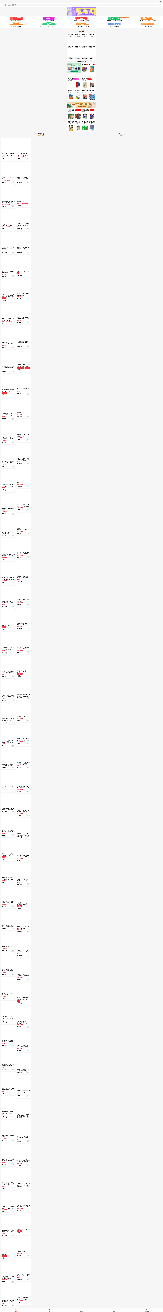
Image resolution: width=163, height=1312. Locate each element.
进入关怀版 (159, 1)
